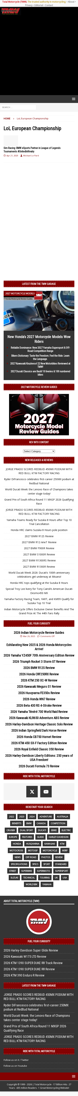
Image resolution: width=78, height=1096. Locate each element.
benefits (16, 823)
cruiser (11, 830)
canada (41, 823)
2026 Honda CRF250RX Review (39, 674)
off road (31, 857)
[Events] (11, 140)
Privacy (28, 5)
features (27, 837)
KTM (62, 843)
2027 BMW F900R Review (39, 548)
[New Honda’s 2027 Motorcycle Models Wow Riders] (39, 328)
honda (17, 843)
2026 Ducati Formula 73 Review (39, 766)
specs (35, 864)
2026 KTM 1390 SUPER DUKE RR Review (29, 969)
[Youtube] (46, 791)
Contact (49, 5)
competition (58, 823)
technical (29, 877)
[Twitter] (32, 791)
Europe (13, 837)
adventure (46, 816)
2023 (21, 816)
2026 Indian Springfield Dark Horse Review (39, 730)
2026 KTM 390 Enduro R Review (24, 975)
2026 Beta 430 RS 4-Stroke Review (39, 705)
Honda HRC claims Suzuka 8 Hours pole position (39, 530)
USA (65, 877)
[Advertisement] (39, 55)
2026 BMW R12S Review (39, 668)
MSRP (65, 850)
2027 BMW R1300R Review (39, 566)
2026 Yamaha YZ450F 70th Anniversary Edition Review (39, 655)
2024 (31, 816)
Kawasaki (49, 843)
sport (46, 864)
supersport (61, 870)
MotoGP (33, 850)
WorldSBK (31, 884)
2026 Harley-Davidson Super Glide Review (31, 950)
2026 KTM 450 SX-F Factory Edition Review (39, 743)
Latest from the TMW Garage (39, 283)
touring (45, 877)
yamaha (47, 884)
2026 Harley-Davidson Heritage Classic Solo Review (39, 724)
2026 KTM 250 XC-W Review (39, 680)
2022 (11, 816)
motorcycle (50, 850)
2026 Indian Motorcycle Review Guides (39, 632)
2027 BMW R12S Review (39, 536)
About (71, 1)
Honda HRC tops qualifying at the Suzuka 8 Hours (39, 583)
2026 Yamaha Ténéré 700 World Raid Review (39, 712)
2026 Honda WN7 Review (39, 699)
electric (66, 830)
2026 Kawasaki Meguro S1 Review (39, 686)
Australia (62, 816)
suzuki (14, 877)
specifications (19, 864)
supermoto (43, 870)
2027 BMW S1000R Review (39, 554)
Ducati (42, 830)
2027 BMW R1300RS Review (39, 560)
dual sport (26, 830)
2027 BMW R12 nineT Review (39, 542)
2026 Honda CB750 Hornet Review (39, 737)
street (12, 870)
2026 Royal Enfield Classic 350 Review (39, 749)
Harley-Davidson (58, 837)
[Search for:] (18, 107)
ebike (54, 830)
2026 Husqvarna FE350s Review (39, 693)
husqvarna (32, 843)
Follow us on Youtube (15, 1065)
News (17, 857)
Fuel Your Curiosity (39, 623)
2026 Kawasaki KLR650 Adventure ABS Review (39, 718)
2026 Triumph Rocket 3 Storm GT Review (39, 661)
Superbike (26, 870)
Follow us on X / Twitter (16, 1060)
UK (56, 877)
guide (40, 837)
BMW (29, 823)
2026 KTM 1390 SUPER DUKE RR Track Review (33, 963)
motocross (16, 850)
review (59, 857)
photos (45, 857)
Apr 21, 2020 (12, 155)
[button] (73, 99)
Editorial (38, 5)
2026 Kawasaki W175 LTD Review (25, 956)
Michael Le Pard (31, 155)
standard (61, 864)
